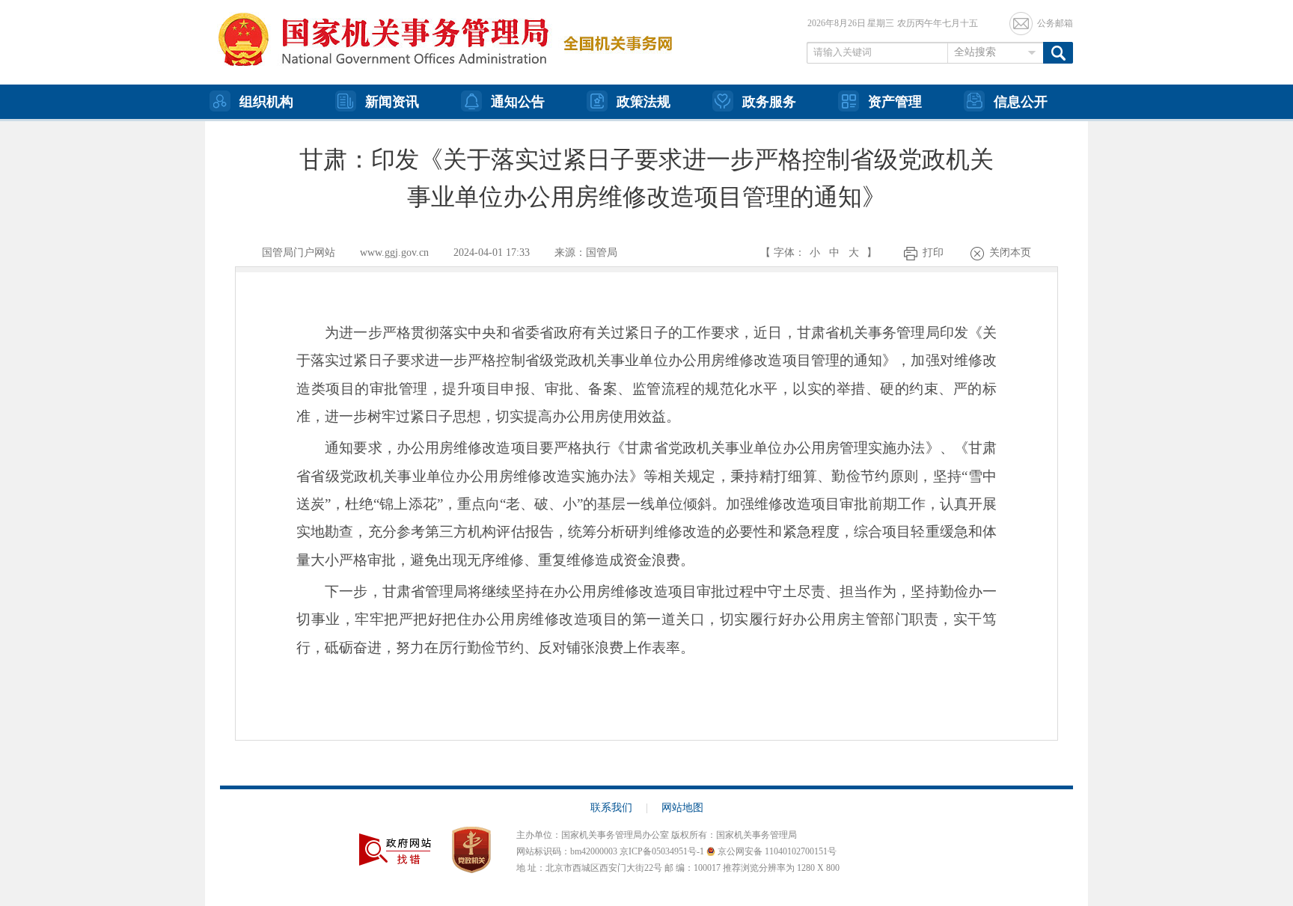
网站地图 (682, 807)
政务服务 (769, 101)
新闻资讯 (392, 101)
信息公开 (1021, 101)
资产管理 (895, 101)
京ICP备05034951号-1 (662, 851)
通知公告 (518, 101)
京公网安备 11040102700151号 (776, 851)
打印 (933, 252)
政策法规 (643, 101)
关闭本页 (1010, 252)
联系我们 (619, 807)
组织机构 (266, 101)
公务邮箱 (1055, 23)
